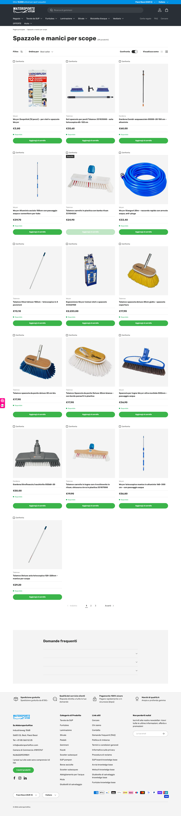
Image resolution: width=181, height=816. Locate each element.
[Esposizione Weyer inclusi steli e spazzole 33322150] (90, 270)
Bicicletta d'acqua (98, 18)
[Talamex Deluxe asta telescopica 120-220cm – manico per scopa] (37, 544)
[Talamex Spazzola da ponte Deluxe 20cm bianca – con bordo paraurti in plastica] (90, 362)
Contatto (96, 730)
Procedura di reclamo (102, 755)
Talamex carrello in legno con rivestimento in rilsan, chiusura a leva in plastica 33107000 (88, 486)
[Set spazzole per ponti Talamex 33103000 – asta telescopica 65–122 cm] (90, 88)
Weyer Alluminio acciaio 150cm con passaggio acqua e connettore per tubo (35, 212)
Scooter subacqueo (69, 769)
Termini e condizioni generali (105, 745)
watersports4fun (24, 807)
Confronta (125, 51)
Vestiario (117, 18)
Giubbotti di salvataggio (71, 784)
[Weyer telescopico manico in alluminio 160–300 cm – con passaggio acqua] (143, 453)
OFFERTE (17, 23)
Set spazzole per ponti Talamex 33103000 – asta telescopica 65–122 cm (89, 120)
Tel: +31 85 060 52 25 (23, 740)
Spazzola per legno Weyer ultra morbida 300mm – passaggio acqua (143, 394)
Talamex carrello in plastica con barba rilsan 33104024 (87, 212)
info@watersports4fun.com (25, 745)
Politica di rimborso (101, 740)
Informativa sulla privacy (103, 750)
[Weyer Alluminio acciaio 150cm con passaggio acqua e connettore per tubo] (37, 179)
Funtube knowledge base (103, 782)
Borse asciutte (66, 764)
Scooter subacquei (68, 755)
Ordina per (34, 51)
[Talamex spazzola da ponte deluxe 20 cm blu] (37, 362)
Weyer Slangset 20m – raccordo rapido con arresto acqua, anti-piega (143, 212)
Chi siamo (96, 725)
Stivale (81, 18)
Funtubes (49, 18)
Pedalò (63, 740)
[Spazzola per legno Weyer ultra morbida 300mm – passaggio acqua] (143, 362)
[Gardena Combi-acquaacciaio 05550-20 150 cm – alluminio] (143, 88)
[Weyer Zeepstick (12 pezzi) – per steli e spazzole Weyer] (37, 88)
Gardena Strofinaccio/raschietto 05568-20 (34, 484)
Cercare (164, 18)
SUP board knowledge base (104, 760)
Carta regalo (145, 18)
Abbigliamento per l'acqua (72, 774)
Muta (62, 779)
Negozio (16, 18)
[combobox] (95, 10)
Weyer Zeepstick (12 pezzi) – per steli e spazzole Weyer (36, 120)
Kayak (63, 750)
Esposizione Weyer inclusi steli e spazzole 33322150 (86, 303)
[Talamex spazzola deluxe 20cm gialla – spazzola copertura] (143, 270)
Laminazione (66, 18)
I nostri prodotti (23, 770)
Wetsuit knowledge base (103, 769)
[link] (72, 605)
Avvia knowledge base (102, 764)
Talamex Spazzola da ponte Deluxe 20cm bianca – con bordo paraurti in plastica (90, 394)
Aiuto (26, 23)
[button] (166, 10)
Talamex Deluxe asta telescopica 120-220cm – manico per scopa (35, 577)
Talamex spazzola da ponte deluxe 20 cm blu (34, 393)
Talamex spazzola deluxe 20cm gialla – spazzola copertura (142, 303)
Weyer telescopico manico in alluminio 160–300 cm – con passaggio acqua (142, 486)
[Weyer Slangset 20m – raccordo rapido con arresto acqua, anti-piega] (143, 179)
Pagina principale (19, 29)
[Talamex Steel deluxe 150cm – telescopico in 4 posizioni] (37, 270)
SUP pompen (66, 760)
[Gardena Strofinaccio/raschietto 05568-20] (37, 453)
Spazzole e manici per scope (37, 29)
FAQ (156, 18)
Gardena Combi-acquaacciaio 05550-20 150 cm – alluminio (143, 120)
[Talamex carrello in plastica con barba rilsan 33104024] (90, 179)
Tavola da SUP (32, 18)
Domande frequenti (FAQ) (103, 735)
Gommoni (64, 745)
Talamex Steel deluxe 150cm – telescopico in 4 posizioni (35, 303)
